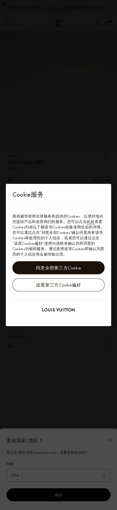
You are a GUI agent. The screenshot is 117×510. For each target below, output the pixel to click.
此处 (91, 221)
